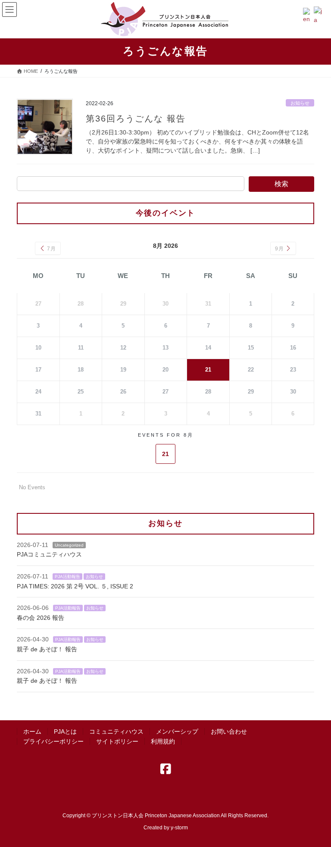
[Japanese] (319, 15)
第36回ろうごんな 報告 (136, 118)
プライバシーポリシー (53, 741)
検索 (281, 184)
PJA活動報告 (67, 576)
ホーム (32, 731)
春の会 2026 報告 (40, 617)
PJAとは (65, 731)
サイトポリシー (117, 741)
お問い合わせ (229, 731)
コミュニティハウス (116, 731)
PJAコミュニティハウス (49, 554)
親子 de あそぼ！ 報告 (47, 649)
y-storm (179, 828)
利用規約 (163, 741)
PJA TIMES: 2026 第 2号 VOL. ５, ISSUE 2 (75, 586)
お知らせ (299, 103)
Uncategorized (69, 545)
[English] (308, 15)
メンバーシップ (177, 731)
